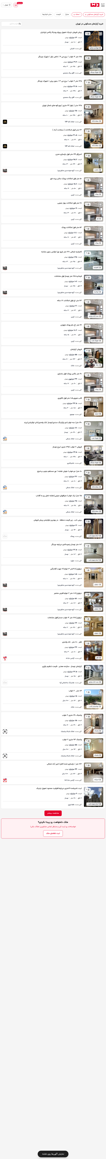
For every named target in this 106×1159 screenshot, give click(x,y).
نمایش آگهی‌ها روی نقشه (53, 1154)
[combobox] (11, 23)
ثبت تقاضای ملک (53, 833)
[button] (85, 14)
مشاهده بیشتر (53, 813)
